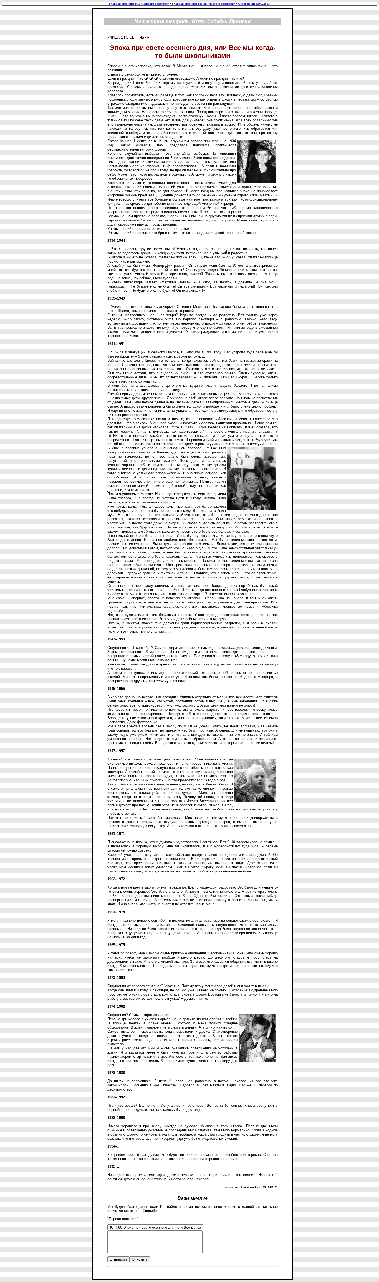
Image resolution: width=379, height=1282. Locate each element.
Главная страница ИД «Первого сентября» (139, 3)
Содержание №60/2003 (254, 3)
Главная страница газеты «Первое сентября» (203, 3)
